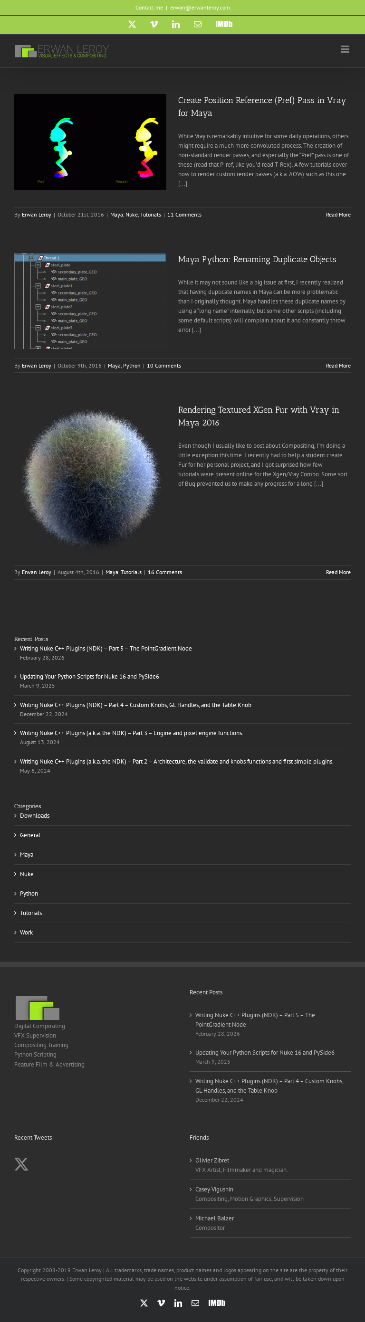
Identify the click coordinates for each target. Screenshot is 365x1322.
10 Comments (164, 365)
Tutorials (150, 214)
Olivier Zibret (212, 1160)
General (30, 835)
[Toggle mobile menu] (346, 49)
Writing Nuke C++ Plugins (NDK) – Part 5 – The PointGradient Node (106, 648)
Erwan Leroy (36, 214)
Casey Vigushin (214, 1189)
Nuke (131, 214)
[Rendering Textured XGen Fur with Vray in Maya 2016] (90, 480)
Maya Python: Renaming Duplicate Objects (257, 259)
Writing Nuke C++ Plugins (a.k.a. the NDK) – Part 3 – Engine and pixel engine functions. (131, 733)
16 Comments (165, 572)
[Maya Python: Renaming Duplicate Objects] (90, 301)
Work (26, 932)
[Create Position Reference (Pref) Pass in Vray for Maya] (90, 142)
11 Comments (184, 214)
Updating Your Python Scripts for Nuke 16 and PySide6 (89, 676)
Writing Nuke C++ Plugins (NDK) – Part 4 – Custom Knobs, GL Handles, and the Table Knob (135, 705)
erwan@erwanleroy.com (200, 7)
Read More (338, 214)
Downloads (34, 816)
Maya (116, 214)
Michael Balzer (214, 1218)
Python (132, 365)
